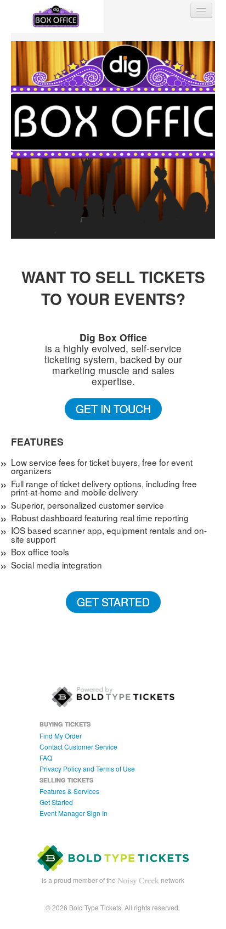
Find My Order (60, 735)
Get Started (113, 602)
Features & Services (69, 791)
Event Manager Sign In (73, 813)
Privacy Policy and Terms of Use (87, 768)
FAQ (45, 757)
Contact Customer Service (78, 746)
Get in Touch (113, 408)
